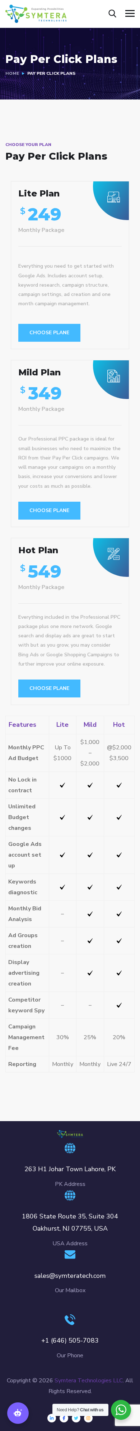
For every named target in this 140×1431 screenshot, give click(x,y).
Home (12, 73)
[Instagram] (88, 1418)
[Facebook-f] (64, 1418)
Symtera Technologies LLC (89, 1380)
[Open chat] (18, 1413)
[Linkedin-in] (51, 1418)
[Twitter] (76, 1418)
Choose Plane (49, 332)
